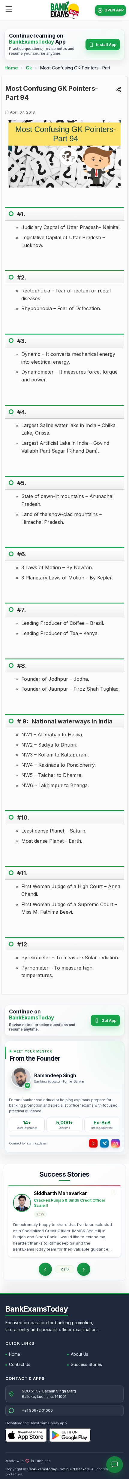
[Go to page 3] (83, 1269)
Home (11, 68)
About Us (79, 1354)
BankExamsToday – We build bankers (58, 1469)
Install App (106, 44)
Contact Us (19, 1364)
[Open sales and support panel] (114, 1464)
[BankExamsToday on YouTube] (93, 1143)
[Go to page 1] (45, 1269)
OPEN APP (114, 10)
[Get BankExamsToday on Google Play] (70, 1435)
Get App (108, 1020)
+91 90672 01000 (37, 1410)
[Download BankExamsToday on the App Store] (26, 1435)
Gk (29, 68)
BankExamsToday (36, 1308)
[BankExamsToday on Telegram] (104, 1143)
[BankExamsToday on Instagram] (115, 1143)
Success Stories (86, 1364)
